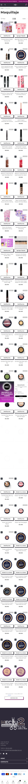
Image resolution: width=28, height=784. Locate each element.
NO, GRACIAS (21, 398)
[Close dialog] (27, 382)
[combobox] (16, 393)
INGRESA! (21, 396)
